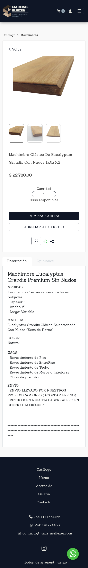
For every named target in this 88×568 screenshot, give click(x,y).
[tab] (17, 261)
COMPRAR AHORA (44, 216)
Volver (17, 49)
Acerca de (44, 486)
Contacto (44, 502)
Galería (44, 494)
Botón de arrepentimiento (45, 562)
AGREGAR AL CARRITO (44, 227)
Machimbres (29, 35)
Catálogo (9, 35)
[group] (44, 86)
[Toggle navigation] (79, 11)
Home (44, 478)
